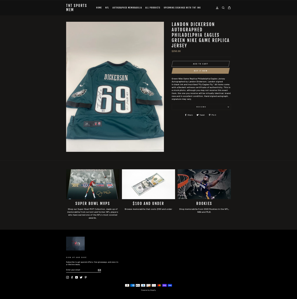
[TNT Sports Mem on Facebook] (72, 277)
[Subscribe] (99, 269)
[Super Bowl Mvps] (92, 184)
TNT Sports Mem (76, 8)
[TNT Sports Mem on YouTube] (76, 277)
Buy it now (200, 71)
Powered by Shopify (148, 290)
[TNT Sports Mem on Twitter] (81, 277)
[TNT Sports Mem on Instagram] (67, 277)
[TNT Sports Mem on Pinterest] (85, 277)
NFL (107, 7)
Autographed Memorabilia (127, 7)
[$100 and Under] (148, 184)
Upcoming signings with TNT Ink (182, 7)
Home (99, 7)
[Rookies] (204, 184)
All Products (152, 7)
